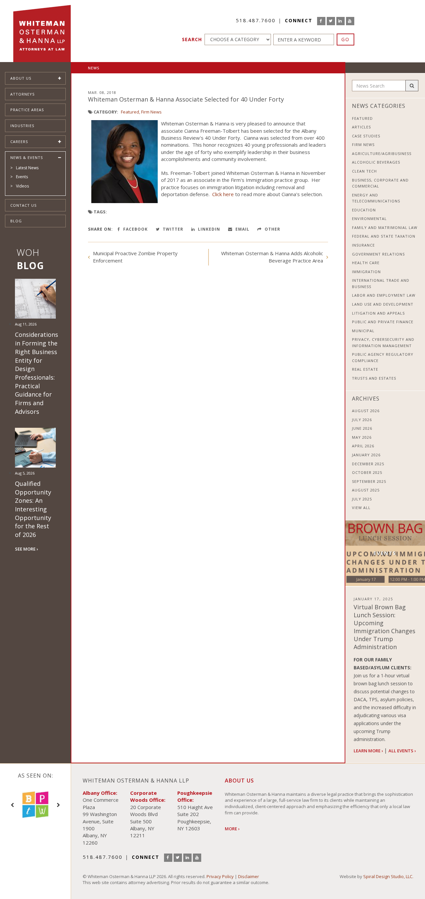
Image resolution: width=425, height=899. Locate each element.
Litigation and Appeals (378, 313)
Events (22, 177)
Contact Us (23, 205)
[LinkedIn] (340, 21)
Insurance (363, 245)
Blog (16, 220)
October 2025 (367, 472)
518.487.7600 (256, 20)
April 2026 (363, 445)
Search (192, 39)
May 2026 (362, 437)
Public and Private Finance (382, 321)
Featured (130, 112)
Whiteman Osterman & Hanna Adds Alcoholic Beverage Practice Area (272, 256)
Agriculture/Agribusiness (381, 153)
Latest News (27, 168)
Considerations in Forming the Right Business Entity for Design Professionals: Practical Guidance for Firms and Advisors (36, 373)
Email (241, 229)
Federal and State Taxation (383, 236)
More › (232, 829)
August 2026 (366, 410)
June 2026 (362, 428)
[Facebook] (321, 21)
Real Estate (365, 369)
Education (364, 209)
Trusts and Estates (374, 378)
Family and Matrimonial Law (384, 227)
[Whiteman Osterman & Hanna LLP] (42, 31)
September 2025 (369, 481)
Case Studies (366, 135)
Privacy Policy (220, 876)
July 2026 (362, 419)
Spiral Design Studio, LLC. (388, 876)
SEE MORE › (26, 549)
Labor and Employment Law (383, 295)
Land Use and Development (382, 304)
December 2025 (368, 463)
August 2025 (366, 489)
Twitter (172, 229)
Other (271, 229)
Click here (223, 194)
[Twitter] (331, 21)
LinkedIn (208, 229)
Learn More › (368, 751)
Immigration (366, 271)
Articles (361, 126)
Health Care (366, 262)
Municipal (363, 330)
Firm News (151, 112)
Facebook (135, 229)
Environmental (369, 218)
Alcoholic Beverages (376, 162)
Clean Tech (364, 171)
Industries (22, 125)
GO (345, 39)
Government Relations (378, 254)
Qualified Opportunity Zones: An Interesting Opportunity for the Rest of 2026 (33, 509)
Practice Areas (27, 109)
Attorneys (22, 94)
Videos (22, 186)
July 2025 (362, 498)
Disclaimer (248, 876)
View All (361, 507)
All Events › (402, 751)
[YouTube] (350, 21)
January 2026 (366, 454)
